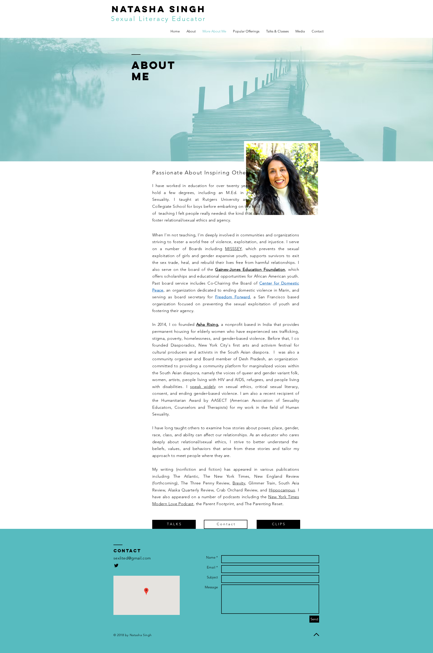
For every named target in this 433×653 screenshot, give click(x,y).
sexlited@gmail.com (132, 558)
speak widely (203, 386)
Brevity (239, 483)
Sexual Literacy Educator (158, 19)
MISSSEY (233, 248)
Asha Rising (207, 324)
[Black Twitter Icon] (116, 565)
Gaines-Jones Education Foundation (250, 269)
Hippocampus (282, 490)
